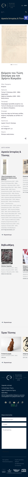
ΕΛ (22, 5)
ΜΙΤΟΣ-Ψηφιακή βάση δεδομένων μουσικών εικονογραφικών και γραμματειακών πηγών (13, 395)
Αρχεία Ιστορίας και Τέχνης (9, 390)
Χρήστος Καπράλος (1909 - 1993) (10, 96)
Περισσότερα (8, 234)
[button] (26, 18)
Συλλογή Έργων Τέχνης (8, 388)
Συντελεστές (18, 465)
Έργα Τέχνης (8, 332)
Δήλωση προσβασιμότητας (19, 462)
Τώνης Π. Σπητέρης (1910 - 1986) (10, 92)
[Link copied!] (26, 138)
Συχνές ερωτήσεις (19, 459)
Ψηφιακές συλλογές (7, 385)
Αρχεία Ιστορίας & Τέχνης (11, 153)
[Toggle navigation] (26, 5)
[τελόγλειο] (14, 377)
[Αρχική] (2, 12)
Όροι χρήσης (5, 459)
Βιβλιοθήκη (7, 244)
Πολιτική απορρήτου (7, 461)
